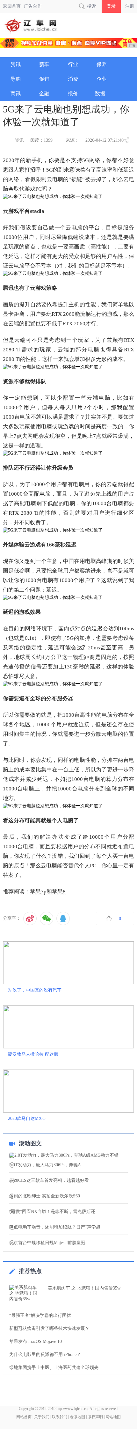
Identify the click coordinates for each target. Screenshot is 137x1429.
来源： (72, 140)
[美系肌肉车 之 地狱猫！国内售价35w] (26, 1294)
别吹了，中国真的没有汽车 (34, 990)
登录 (111, 6)
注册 (129, 6)
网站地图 (113, 1417)
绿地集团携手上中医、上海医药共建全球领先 (53, 1367)
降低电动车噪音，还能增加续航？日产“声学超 (54, 1227)
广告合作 (33, 6)
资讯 (19, 140)
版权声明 (95, 1417)
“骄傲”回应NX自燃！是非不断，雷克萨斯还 (52, 1211)
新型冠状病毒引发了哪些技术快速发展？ (49, 1328)
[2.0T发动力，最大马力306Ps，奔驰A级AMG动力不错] (68, 1155)
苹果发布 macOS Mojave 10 (35, 1341)
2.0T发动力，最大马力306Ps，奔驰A (45, 1165)
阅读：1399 (41, 140)
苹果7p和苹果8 (48, 892)
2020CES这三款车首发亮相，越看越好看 (49, 1180)
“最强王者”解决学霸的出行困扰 (40, 1315)
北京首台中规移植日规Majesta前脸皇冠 (47, 1243)
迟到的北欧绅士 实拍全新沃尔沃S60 (44, 1196)
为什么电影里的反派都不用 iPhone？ (45, 1354)
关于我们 (41, 1417)
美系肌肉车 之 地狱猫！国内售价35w (84, 1288)
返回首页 (12, 6)
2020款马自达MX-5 (27, 1118)
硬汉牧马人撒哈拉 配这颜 (33, 1054)
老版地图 (77, 1417)
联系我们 (59, 1417)
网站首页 (24, 1417)
